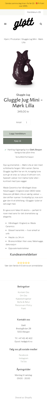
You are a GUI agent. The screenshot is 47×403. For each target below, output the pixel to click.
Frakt (23, 308)
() (34, 12)
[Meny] (5, 24)
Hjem (6, 39)
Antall (19, 122)
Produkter (15, 39)
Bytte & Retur (23, 302)
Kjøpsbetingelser (23, 299)
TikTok (23, 361)
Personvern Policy (23, 305)
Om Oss (23, 295)
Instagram (23, 358)
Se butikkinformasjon (25, 157)
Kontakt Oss (23, 292)
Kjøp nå (17, 141)
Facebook (23, 355)
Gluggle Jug (23, 94)
